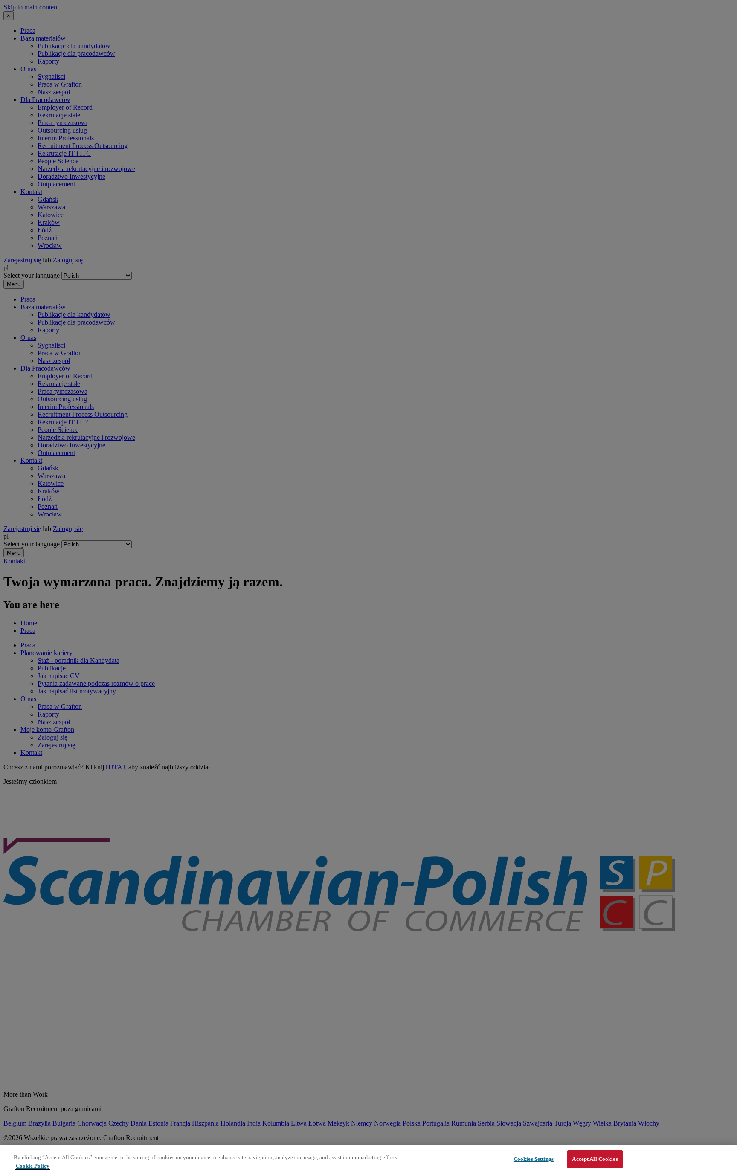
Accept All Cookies (595, 1159)
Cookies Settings (534, 1159)
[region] (368, 1160)
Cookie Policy (32, 1166)
